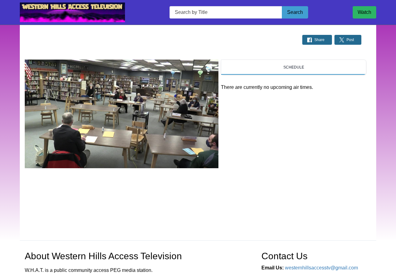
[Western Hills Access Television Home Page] (72, 12)
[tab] (293, 67)
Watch (364, 12)
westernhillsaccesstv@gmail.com (321, 267)
